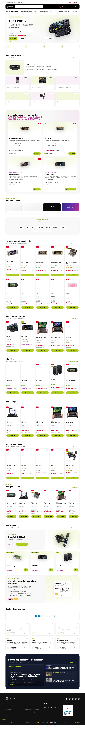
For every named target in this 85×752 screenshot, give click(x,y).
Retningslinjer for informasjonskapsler (18, 707)
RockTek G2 (23, 465)
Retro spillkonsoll (36, 709)
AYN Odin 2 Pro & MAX (11, 295)
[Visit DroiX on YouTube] (69, 699)
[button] (74, 6)
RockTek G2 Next (70, 465)
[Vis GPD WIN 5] (10, 41)
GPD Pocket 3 (9, 422)
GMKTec (36, 230)
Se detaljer (21, 39)
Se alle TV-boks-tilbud (74, 446)
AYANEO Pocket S (70, 295)
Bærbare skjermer (27, 712)
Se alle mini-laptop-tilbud (73, 403)
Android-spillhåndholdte (52, 69)
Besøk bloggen (72, 662)
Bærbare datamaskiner (36, 707)
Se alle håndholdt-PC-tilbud (73, 318)
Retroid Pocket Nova (12, 566)
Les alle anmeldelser (74, 609)
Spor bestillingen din (11, 2)
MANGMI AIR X (39, 262)
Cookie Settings (3, 719)
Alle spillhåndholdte (30, 69)
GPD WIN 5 (8, 336)
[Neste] (75, 41)
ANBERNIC (63, 227)
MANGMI (55, 227)
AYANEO (21, 227)
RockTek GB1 (39, 465)
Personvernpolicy (8, 711)
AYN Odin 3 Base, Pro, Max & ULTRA (57, 295)
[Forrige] (72, 41)
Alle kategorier (75, 57)
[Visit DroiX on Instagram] (75, 699)
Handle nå (14, 39)
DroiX (49, 230)
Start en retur (20, 2)
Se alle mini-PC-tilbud (74, 361)
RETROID (48, 227)
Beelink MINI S (39, 380)
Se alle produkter (75, 487)
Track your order (9, 708)
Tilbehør (35, 712)
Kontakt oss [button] (75, 11)
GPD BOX (53, 379)
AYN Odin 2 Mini (24, 295)
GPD (33, 227)
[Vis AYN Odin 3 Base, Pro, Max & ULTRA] (11, 41)
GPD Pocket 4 (24, 422)
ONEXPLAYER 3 (24, 336)
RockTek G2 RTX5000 (11, 465)
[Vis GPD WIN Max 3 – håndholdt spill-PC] (9, 41)
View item (13, 274)
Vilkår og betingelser (18, 711)
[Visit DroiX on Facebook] (72, 699)
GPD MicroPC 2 (39, 422)
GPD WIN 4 (68, 337)
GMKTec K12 (24, 380)
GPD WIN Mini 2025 (55, 337)
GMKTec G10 (9, 380)
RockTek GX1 (54, 465)
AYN (28, 227)
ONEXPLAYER (40, 227)
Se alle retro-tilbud (74, 243)
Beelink (43, 230)
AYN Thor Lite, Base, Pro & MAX (71, 263)
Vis (26, 569)
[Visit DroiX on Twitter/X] (79, 699)
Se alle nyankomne (74, 527)
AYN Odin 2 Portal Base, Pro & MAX (42, 295)
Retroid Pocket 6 (9, 261)
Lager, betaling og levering (8, 715)
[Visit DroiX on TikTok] (66, 699)
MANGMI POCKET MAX (56, 262)
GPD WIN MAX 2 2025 (41, 337)
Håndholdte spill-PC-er (41, 69)
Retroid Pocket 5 (24, 262)
